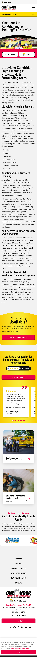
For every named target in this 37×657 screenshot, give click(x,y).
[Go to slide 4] (21, 420)
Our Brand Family (18, 578)
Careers (18, 583)
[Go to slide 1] (13, 420)
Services (18, 559)
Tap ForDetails (33, 14)
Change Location (31, 2)
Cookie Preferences (16, 648)
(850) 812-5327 (21, 601)
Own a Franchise (18, 573)
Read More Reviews (18, 377)
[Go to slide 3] (18, 420)
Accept (18, 652)
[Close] (34, 640)
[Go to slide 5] (24, 420)
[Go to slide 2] (15, 420)
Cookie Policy (25, 648)
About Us (18, 563)
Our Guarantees (18, 568)
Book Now (18, 621)
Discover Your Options (18, 338)
